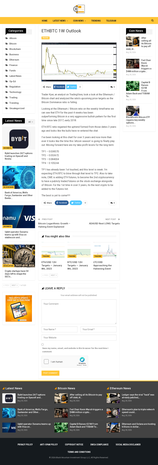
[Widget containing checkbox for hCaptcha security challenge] (65, 361)
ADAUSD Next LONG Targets (104, 223)
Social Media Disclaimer (128, 444)
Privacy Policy (25, 444)
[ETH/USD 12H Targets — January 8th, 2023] (53, 250)
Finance (13, 65)
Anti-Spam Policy (49, 444)
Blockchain (15, 49)
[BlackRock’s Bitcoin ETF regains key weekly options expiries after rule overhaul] (132, 111)
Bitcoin (13, 43)
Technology (15, 92)
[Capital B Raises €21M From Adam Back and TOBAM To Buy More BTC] (132, 86)
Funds (12, 70)
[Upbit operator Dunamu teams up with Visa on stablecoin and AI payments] (18, 216)
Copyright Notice (74, 444)
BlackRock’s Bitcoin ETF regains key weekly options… (138, 120)
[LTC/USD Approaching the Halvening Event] (104, 250)
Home (44, 21)
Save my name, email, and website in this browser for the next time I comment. (75, 350)
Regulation (14, 86)
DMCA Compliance (99, 444)
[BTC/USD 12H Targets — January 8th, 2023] (79, 250)
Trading (45, 38)
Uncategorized (17, 108)
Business (14, 54)
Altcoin (13, 38)
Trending (96, 21)
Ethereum (14, 60)
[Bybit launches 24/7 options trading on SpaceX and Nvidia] (18, 138)
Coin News (78, 21)
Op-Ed (12, 81)
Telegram (111, 21)
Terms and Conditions (79, 452)
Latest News (59, 21)
